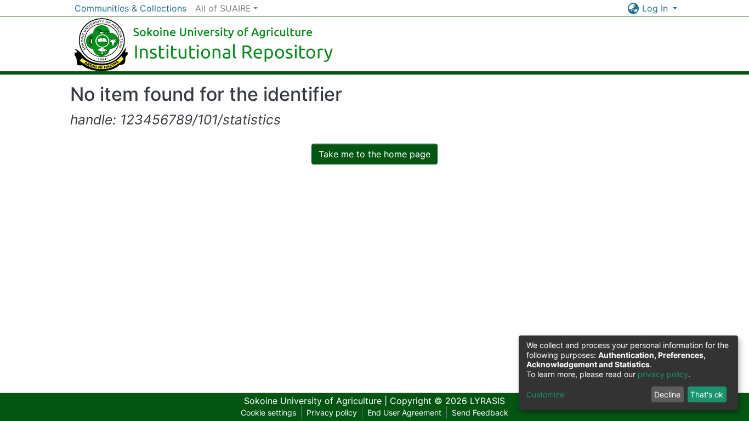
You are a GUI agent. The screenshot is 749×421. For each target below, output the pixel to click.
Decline (667, 394)
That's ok (706, 394)
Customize (545, 394)
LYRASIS (487, 400)
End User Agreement (404, 412)
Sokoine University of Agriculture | (317, 400)
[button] (633, 8)
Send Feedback (480, 412)
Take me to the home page (374, 154)
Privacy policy (332, 412)
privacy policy (663, 374)
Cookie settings (268, 412)
